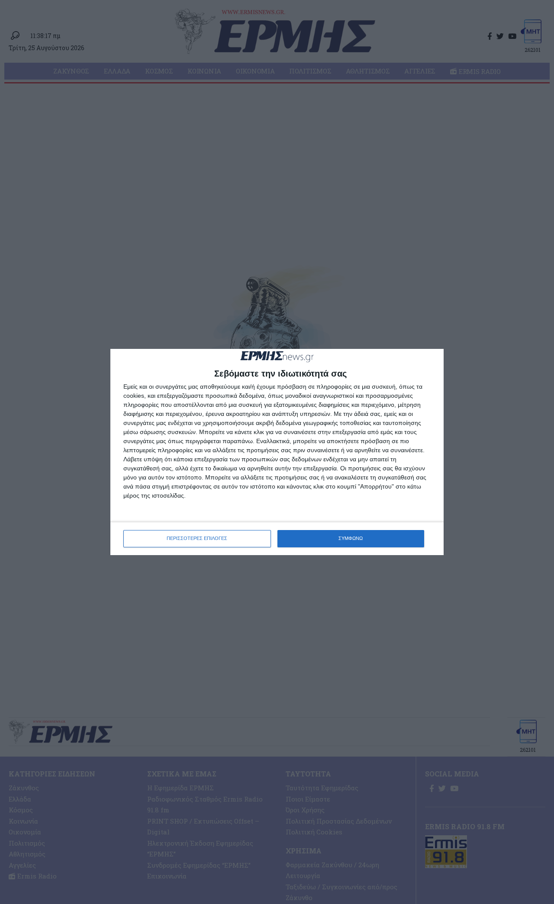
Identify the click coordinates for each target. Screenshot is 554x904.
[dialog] (277, 452)
